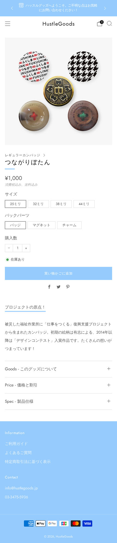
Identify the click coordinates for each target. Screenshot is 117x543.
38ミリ (61, 204)
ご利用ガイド (16, 443)
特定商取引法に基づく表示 (28, 461)
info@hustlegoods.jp (21, 488)
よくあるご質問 (18, 452)
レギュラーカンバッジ (22, 155)
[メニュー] (7, 23)
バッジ (15, 225)
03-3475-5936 (16, 497)
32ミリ (38, 204)
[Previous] (12, 8)
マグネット (41, 225)
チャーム (69, 225)
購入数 (11, 238)
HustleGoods (58, 23)
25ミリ (15, 204)
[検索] (109, 23)
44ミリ (84, 204)
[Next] (105, 8)
